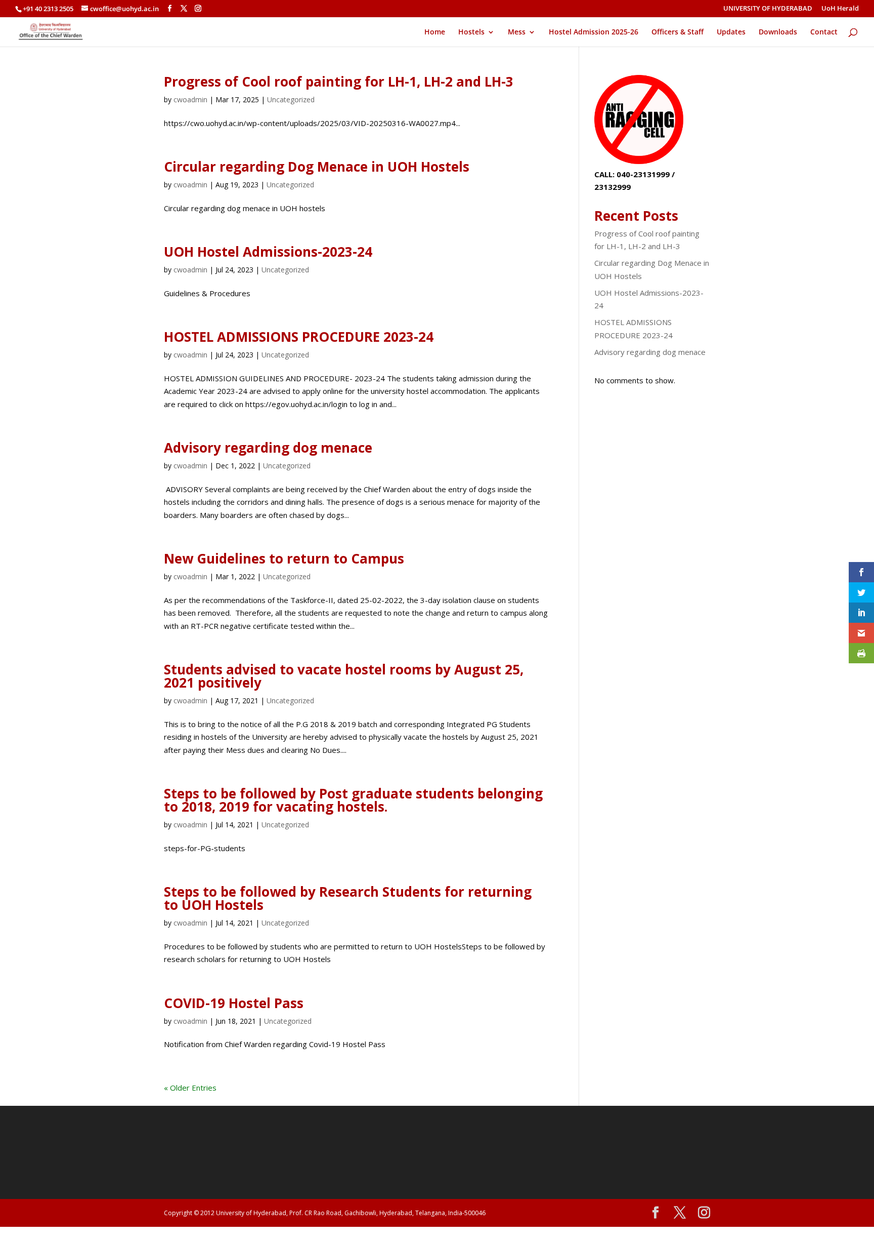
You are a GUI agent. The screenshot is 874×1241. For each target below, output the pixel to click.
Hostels (471, 32)
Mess (517, 32)
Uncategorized (291, 99)
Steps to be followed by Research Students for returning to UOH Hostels (348, 898)
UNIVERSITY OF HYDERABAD (767, 9)
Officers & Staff (677, 32)
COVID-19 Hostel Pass (233, 1003)
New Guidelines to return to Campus (284, 558)
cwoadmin (190, 99)
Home (434, 32)
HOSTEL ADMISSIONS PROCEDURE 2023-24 (298, 337)
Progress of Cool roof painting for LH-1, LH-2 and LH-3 (338, 81)
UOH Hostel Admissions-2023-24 (268, 252)
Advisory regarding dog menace (268, 447)
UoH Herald (840, 9)
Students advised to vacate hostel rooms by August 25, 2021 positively (343, 676)
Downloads (778, 32)
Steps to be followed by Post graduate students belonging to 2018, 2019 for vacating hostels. (353, 800)
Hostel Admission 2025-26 (593, 32)
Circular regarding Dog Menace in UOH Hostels (316, 166)
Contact (824, 32)
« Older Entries (190, 1088)
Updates (731, 32)
